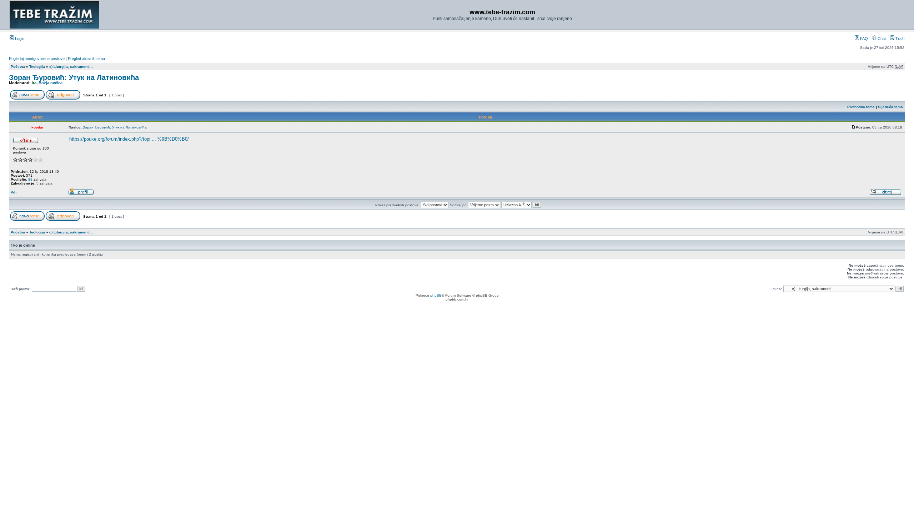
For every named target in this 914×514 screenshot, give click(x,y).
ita (34, 83)
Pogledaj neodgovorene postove (37, 58)
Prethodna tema (861, 107)
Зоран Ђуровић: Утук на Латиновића (74, 77)
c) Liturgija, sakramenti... (71, 67)
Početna (18, 67)
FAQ (863, 38)
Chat (881, 38)
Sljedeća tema (890, 107)
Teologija (37, 67)
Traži (899, 38)
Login (19, 38)
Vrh (13, 192)
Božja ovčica (50, 83)
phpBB (436, 295)
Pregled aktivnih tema (86, 58)
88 (30, 179)
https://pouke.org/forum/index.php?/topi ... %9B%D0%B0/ (129, 139)
